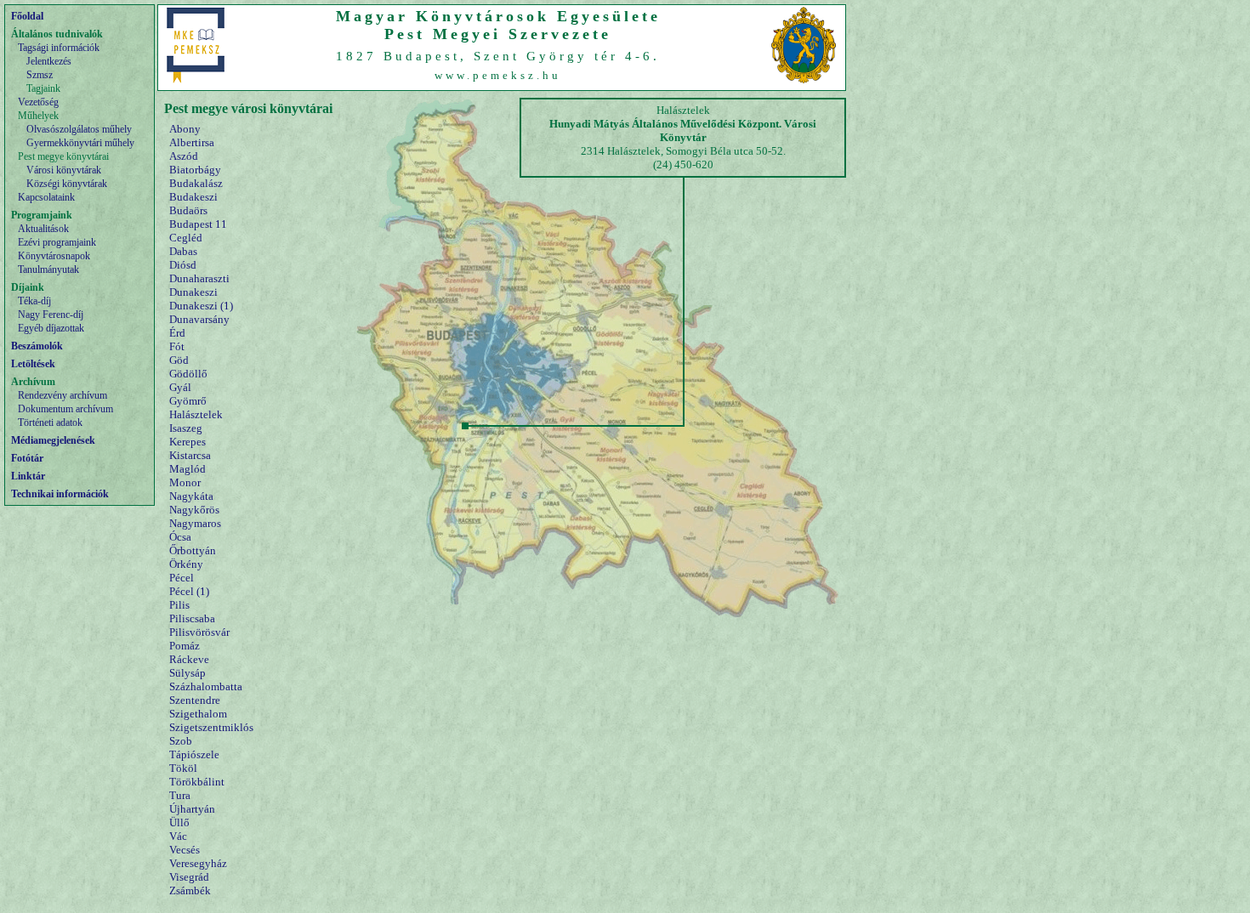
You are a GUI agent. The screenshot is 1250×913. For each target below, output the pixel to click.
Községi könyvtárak (66, 184)
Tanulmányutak (48, 269)
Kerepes (187, 441)
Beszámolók (37, 346)
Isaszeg (185, 428)
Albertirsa (191, 142)
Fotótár (27, 458)
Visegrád (189, 876)
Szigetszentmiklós (211, 727)
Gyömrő (188, 400)
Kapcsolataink (46, 197)
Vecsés (184, 849)
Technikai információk (60, 494)
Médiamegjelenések (53, 440)
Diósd (182, 264)
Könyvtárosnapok (54, 256)
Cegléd (185, 237)
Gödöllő (188, 373)
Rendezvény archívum (62, 395)
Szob (180, 740)
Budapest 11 (198, 224)
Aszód (183, 156)
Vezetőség (38, 102)
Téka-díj (34, 301)
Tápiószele (194, 754)
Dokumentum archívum (65, 409)
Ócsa (180, 536)
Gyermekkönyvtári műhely (80, 143)
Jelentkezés (48, 61)
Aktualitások (43, 229)
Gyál (180, 387)
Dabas (183, 251)
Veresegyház (198, 863)
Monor (185, 482)
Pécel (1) (189, 591)
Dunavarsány (199, 319)
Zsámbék (190, 890)
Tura (179, 795)
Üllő (179, 822)
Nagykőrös (194, 509)
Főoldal (27, 16)
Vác (178, 836)
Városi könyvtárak (63, 170)
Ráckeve (189, 659)
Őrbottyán (192, 550)
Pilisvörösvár (199, 632)
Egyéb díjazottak (51, 328)
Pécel (181, 577)
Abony (185, 128)
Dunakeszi (193, 292)
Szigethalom (198, 713)
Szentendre (194, 700)
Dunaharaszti (199, 278)
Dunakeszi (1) (201, 305)
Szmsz (39, 75)
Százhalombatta (205, 686)
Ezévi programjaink (57, 242)
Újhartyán (192, 808)
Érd (177, 332)
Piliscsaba (192, 618)
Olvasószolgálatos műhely (79, 129)
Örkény (186, 564)
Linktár (28, 476)
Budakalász (196, 183)
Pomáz (184, 645)
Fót (177, 346)
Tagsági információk (58, 48)
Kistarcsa (190, 455)
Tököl (183, 768)
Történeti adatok (50, 422)
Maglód (187, 468)
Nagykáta (191, 496)
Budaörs (188, 210)
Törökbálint (196, 781)
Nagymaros (195, 523)
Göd (179, 360)
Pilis (179, 604)
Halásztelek (196, 414)
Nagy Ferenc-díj (50, 314)
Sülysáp (187, 672)
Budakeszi (193, 196)
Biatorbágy (195, 169)
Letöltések (33, 364)
